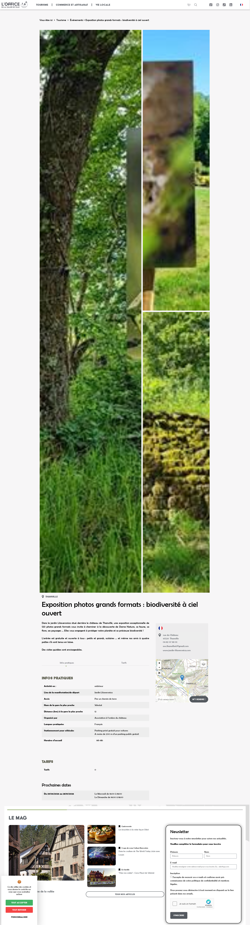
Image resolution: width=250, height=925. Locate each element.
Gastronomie (127, 826)
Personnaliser (19, 917)
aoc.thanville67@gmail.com (176, 646)
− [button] (159, 667)
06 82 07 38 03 (170, 642)
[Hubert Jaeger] (176, 170)
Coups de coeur (127, 848)
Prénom (174, 852)
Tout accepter (19, 902)
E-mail (173, 862)
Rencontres (144, 848)
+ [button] (159, 663)
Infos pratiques (67, 662)
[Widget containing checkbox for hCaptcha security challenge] (192, 903)
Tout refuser (19, 910)
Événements (76, 20)
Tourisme (61, 20)
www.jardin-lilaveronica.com (177, 650)
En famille (125, 870)
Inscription (175, 873)
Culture (136, 848)
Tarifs (124, 662)
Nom (206, 852)
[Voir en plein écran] (159, 673)
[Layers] (203, 664)
